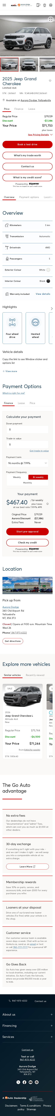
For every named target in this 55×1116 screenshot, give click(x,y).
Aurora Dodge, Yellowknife (36, 100)
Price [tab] (6, 108)
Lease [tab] (31, 108)
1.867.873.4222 (19, 632)
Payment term (13, 457)
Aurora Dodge (10, 607)
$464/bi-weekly (32, 749)
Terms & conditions (30, 1105)
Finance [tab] (18, 108)
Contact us (27, 1049)
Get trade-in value (39, 450)
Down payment (14, 423)
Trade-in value (13, 438)
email (33, 944)
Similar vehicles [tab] (12, 675)
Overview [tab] (9, 197)
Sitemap (31, 1109)
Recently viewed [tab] (35, 675)
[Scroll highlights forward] (52, 308)
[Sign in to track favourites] (51, 81)
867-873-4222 (27, 1059)
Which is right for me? (13, 393)
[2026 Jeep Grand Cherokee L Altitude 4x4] (23, 697)
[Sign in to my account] (51, 5)
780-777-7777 (20, 947)
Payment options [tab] (29, 197)
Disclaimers (11, 1105)
